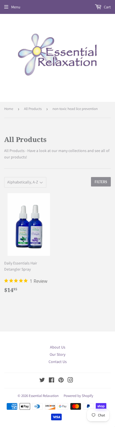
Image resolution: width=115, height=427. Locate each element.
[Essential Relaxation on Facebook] (51, 380)
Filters (101, 182)
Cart (107, 6)
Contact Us (58, 361)
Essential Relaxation (44, 395)
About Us (57, 347)
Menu (15, 6)
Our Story (57, 354)
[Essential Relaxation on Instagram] (70, 380)
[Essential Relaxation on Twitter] (42, 380)
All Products (33, 108)
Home (8, 108)
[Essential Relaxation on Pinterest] (61, 380)
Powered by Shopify (78, 395)
